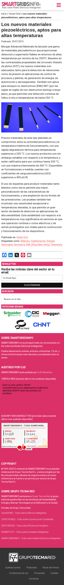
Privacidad (39, 573)
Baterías (25, 241)
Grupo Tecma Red (41, 496)
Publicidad (32, 567)
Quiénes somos (13, 567)
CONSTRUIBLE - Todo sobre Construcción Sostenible (27, 519)
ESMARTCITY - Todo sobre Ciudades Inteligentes (24, 532)
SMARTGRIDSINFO (21, 5)
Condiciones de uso (18, 573)
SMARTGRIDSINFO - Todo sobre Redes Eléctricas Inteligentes (31, 538)
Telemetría (56, 244)
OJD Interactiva (44, 372)
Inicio (4, 13)
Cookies (54, 573)
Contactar (34, 578)
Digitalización (38, 241)
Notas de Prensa (51, 567)
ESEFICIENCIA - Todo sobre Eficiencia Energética (24, 525)
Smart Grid (14, 13)
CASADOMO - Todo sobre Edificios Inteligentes (23, 513)
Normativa (19, 244)
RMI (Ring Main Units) (38, 244)
